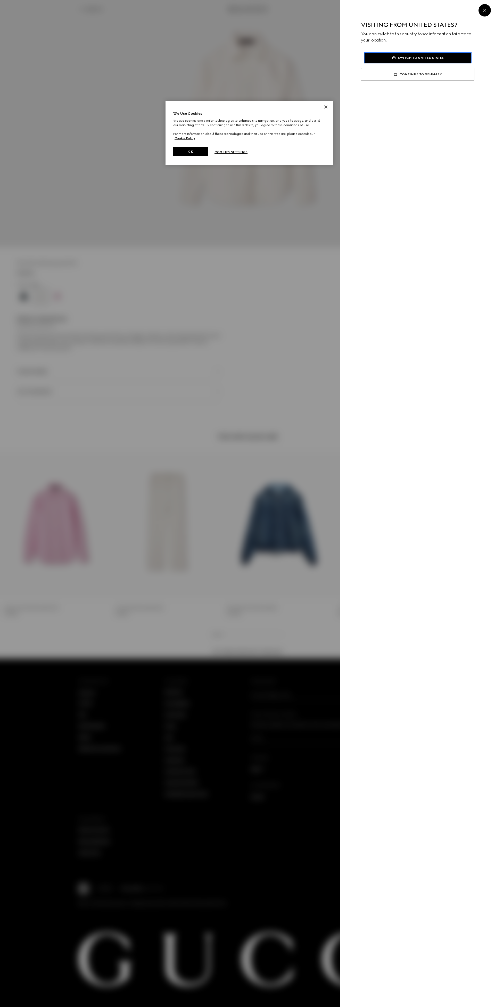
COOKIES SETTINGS (231, 152)
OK (190, 151)
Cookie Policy (185, 138)
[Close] (484, 10)
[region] (249, 133)
